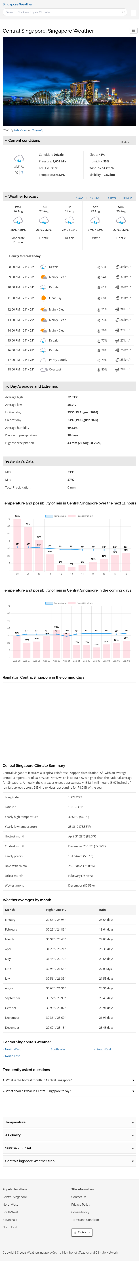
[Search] (123, 12)
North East (12, 1056)
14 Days (111, 198)
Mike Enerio (21, 130)
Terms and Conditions (85, 1220)
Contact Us (78, 1197)
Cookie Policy (80, 1212)
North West (13, 1049)
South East (103, 1049)
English (82, 1232)
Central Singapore (15, 1197)
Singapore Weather (18, 4)
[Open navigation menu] (133, 13)
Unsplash (37, 130)
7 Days (79, 198)
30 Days (127, 198)
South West (59, 1049)
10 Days (95, 198)
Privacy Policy (80, 1204)
